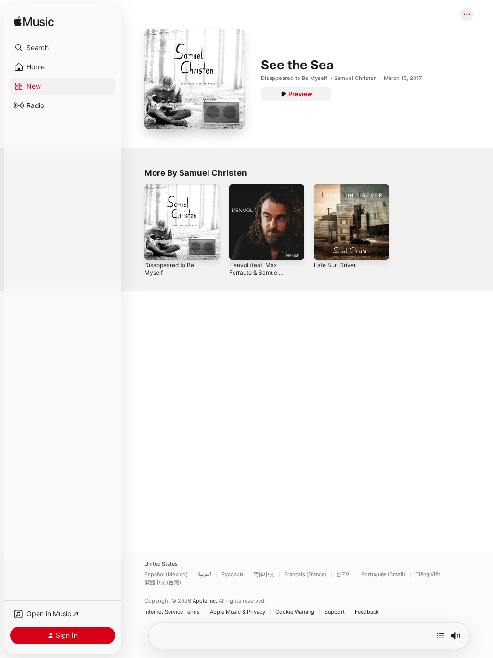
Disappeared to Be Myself (294, 78)
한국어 (344, 574)
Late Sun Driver (335, 265)
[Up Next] (440, 636)
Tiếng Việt (427, 574)
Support (334, 612)
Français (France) (305, 574)
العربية (204, 574)
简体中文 (263, 574)
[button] (63, 47)
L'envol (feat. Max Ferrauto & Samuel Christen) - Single (254, 272)
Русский (232, 574)
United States (161, 563)
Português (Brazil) (383, 574)
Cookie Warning (294, 612)
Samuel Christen (355, 78)
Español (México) (166, 574)
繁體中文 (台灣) (162, 582)
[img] (34, 21)
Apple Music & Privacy (237, 612)
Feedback (367, 612)
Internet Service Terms (172, 612)
